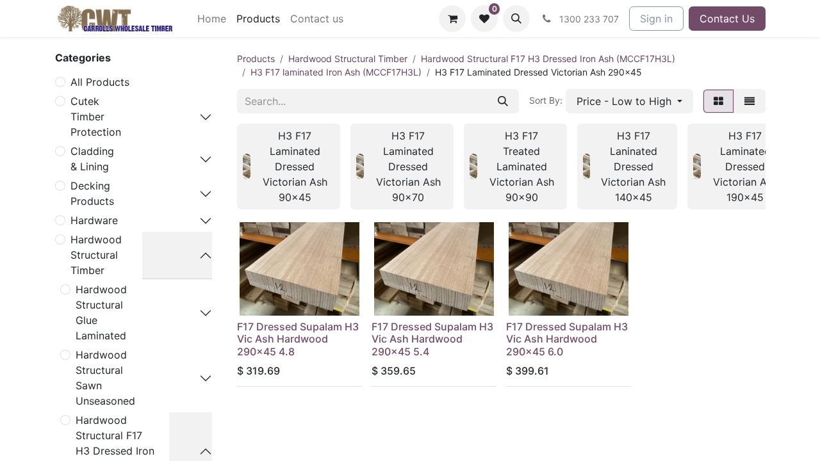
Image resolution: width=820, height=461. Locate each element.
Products (256, 58)
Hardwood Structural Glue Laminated (101, 312)
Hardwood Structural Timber (96, 255)
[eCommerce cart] (452, 18)
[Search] (503, 101)
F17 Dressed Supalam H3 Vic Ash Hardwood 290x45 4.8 (298, 338)
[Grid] (718, 101)
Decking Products (92, 193)
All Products (99, 82)
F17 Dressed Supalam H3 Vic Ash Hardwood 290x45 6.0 (567, 338)
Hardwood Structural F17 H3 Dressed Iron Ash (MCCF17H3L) (548, 58)
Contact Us (727, 18)
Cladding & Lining (92, 159)
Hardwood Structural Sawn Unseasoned (105, 377)
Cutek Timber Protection (95, 116)
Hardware (94, 220)
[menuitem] (211, 18)
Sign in (656, 18)
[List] (750, 101)
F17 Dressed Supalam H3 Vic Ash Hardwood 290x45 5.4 (432, 338)
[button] (516, 18)
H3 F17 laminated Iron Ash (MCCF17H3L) (336, 72)
